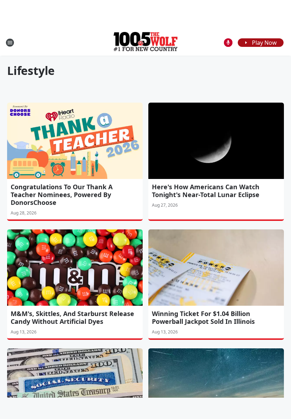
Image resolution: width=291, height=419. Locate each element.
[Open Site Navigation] (10, 42)
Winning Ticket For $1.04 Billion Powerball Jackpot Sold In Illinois (203, 317)
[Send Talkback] (228, 42)
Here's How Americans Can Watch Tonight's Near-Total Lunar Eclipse (205, 190)
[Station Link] (145, 42)
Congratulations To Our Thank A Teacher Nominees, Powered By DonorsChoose (61, 194)
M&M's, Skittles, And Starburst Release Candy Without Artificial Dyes (72, 317)
